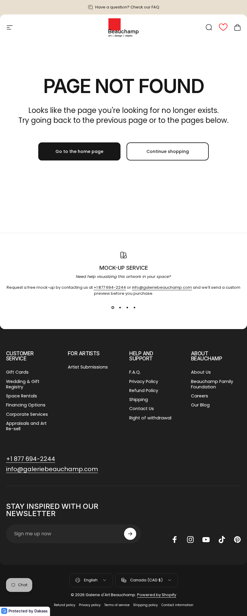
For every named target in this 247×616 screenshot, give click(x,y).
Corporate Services (27, 414)
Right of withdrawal (150, 418)
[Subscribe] (130, 534)
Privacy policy (90, 605)
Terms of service (117, 605)
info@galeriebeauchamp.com (162, 287)
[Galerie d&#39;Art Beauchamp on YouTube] (206, 539)
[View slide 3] (127, 307)
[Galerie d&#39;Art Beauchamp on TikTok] (221, 539)
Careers (199, 396)
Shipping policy (145, 605)
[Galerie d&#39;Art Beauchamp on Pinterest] (237, 539)
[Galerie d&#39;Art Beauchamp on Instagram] (190, 539)
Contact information (177, 605)
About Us (201, 372)
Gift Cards (17, 372)
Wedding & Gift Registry (22, 384)
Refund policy (64, 605)
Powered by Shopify (156, 595)
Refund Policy (143, 390)
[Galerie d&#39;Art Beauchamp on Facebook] (174, 539)
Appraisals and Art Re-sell (26, 426)
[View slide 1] (112, 307)
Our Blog (200, 405)
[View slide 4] (134, 307)
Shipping (138, 399)
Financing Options (25, 405)
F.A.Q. (135, 372)
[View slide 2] (120, 307)
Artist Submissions (88, 367)
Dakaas (41, 610)
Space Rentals (21, 396)
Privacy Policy (143, 381)
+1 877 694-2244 (110, 287)
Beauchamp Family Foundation (212, 384)
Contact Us (141, 408)
